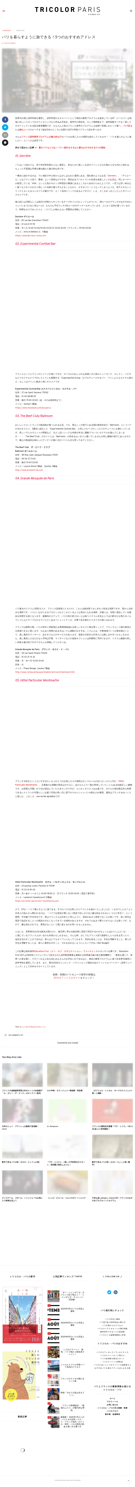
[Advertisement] (74, 1003)
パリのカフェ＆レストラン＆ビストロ (113, 1352)
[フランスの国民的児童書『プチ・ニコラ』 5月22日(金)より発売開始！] (112, 1111)
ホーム (112, 1398)
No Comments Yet (16, 1035)
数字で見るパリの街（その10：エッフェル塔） (21, 1162)
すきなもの (32, 1027)
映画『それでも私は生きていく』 (72, 1394)
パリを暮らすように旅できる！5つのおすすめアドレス (49, 37)
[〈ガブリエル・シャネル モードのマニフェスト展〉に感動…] (112, 1075)
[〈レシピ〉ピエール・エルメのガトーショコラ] (67, 1182)
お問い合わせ (112, 1404)
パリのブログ (6, 30)
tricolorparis (10, 43)
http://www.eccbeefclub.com (29, 470)
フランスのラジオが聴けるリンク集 (72, 1380)
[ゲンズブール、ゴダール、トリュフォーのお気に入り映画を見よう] (22, 1182)
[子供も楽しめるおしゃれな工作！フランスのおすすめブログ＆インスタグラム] (112, 1182)
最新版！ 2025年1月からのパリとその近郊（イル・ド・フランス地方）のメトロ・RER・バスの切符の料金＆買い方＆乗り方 (72, 1422)
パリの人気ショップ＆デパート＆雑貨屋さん (112, 1365)
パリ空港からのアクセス (112, 1325)
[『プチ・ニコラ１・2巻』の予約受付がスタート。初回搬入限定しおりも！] (67, 1146)
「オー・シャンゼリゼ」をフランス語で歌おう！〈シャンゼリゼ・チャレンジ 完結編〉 (72, 1296)
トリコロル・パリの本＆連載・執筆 (112, 1408)
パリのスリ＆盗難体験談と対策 (112, 1335)
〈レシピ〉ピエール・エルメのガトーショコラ (66, 1198)
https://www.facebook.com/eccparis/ (33, 408)
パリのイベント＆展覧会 (112, 1361)
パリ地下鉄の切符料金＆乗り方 (112, 1322)
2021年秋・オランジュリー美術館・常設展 (65, 1091)
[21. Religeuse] (67, 1111)
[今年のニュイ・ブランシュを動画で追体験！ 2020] (22, 1111)
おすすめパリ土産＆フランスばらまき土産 (112, 1368)
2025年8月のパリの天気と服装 (72, 1338)
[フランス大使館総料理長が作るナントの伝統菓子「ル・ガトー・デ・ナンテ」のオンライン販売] (22, 1075)
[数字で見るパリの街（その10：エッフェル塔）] (22, 1146)
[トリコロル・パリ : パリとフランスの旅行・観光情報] (67, 11)
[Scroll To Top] (128, 1480)
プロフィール (112, 1401)
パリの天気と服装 (112, 1319)
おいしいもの (24, 1027)
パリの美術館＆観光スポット (112, 1358)
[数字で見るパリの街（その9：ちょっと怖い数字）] (112, 1146)
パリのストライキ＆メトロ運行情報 (112, 1328)
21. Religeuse (52, 1126)
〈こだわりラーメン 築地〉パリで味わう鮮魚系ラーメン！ (72, 1352)
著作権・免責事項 (112, 1414)
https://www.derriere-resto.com (30, 235)
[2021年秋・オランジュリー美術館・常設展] (67, 1075)
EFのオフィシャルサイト (67, 978)
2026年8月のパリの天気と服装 (72, 1324)
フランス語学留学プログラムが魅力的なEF (41, 137)
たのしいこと (41, 1027)
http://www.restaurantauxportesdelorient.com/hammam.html (45, 672)
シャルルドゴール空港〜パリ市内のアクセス (72, 1366)
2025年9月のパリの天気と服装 (72, 1310)
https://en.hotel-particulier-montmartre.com (37, 901)
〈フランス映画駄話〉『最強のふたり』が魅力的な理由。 (72, 1408)
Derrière (112, 176)
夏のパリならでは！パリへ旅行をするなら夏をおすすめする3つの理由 (72, 147)
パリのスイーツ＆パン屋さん (112, 1355)
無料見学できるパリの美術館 (112, 1332)
